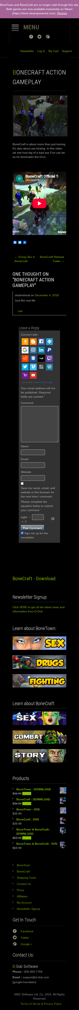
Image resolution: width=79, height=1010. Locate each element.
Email (25, 459)
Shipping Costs (26, 877)
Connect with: (29, 334)
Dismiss (62, 13)
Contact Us (24, 883)
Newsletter (27, 51)
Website (26, 472)
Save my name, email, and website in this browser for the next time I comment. (38, 492)
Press (20, 890)
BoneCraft (23, 871)
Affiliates (22, 896)
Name (25, 446)
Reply (20, 311)
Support (65, 51)
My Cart (52, 51)
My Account (24, 902)
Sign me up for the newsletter (34, 535)
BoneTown (23, 865)
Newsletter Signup (28, 908)
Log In (39, 51)
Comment (27, 402)
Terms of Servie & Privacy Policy (39, 1003)
